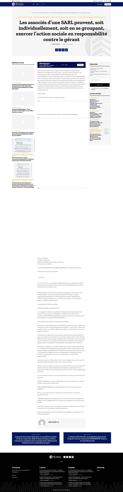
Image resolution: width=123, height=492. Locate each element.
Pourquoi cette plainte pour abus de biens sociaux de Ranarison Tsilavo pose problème (23, 134)
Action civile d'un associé (42, 12)
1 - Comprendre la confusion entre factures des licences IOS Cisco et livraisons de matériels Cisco (23, 155)
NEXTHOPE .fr (56, 44)
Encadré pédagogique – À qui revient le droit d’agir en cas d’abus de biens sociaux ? (23, 110)
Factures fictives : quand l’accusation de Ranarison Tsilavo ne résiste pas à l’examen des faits (23, 159)
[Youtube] (110, 1)
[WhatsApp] (66, 49)
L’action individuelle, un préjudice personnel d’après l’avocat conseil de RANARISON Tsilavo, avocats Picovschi (87, 439)
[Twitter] (108, 1)
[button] (43, 4)
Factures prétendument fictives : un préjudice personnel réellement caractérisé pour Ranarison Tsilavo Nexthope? (23, 87)
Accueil (33, 12)
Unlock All (100, 85)
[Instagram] (107, 1)
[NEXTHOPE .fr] (43, 422)
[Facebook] (105, 1)
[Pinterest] (63, 49)
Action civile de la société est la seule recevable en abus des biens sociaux (55, 17)
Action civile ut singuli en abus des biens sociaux (91, 17)
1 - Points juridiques (16, 82)
